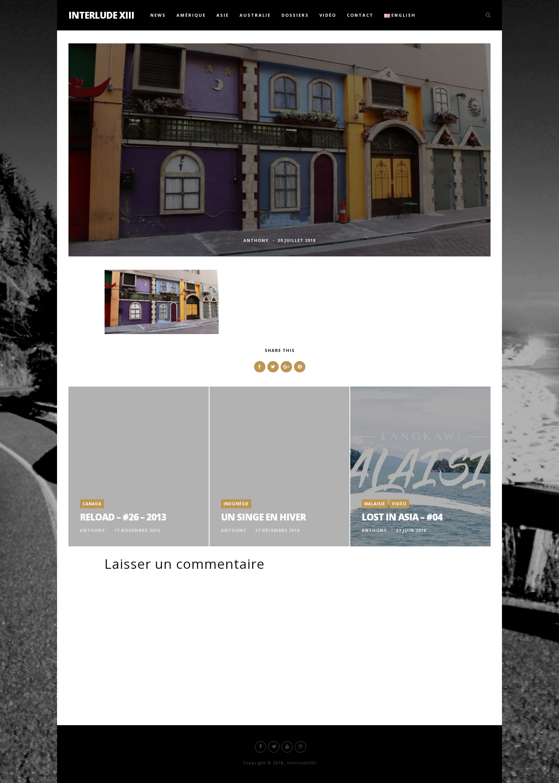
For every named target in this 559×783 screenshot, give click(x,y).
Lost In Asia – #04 (402, 517)
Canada (92, 503)
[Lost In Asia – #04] (420, 466)
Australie (255, 15)
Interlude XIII (101, 15)
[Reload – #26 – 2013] (138, 466)
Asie (222, 15)
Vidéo (327, 15)
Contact (360, 15)
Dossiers (295, 15)
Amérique (191, 15)
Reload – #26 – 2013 (123, 517)
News (158, 15)
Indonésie (236, 503)
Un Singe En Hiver (263, 517)
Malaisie (374, 503)
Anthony (255, 240)
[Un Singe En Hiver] (279, 466)
